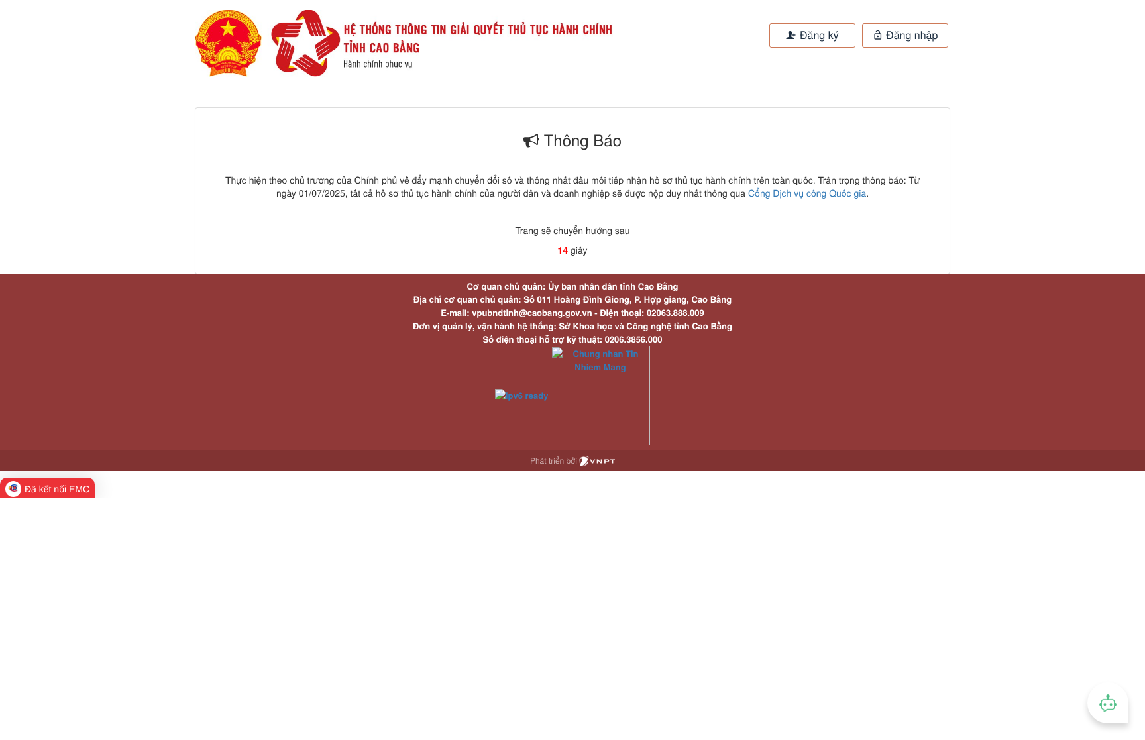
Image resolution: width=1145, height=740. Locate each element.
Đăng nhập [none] (910, 34)
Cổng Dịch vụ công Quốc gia (807, 192)
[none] (372, 43)
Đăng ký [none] (818, 34)
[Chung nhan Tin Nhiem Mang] (600, 394)
